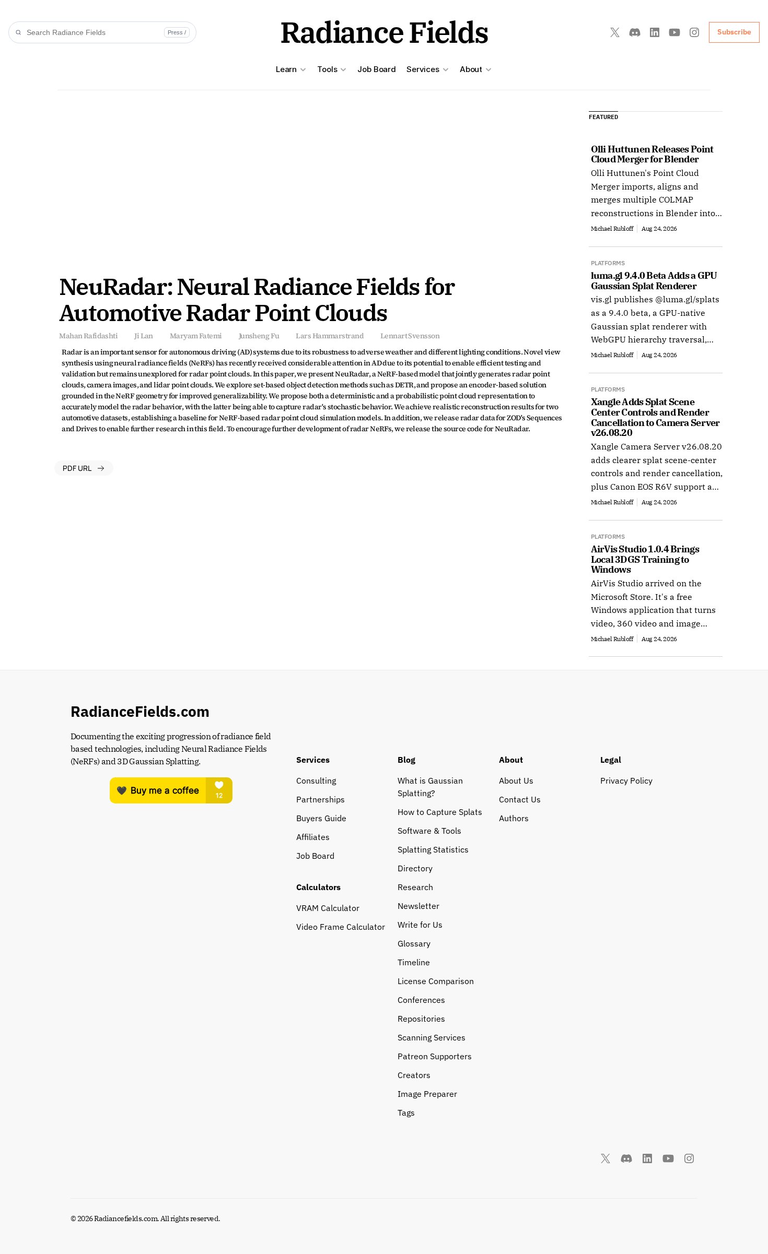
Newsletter (418, 906)
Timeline (414, 962)
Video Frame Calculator (340, 926)
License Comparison (436, 981)
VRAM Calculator (327, 908)
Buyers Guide (321, 818)
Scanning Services (432, 1037)
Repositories (421, 1018)
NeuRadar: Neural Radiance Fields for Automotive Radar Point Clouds (259, 299)
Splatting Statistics (433, 849)
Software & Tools (429, 830)
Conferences (421, 1000)
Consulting (316, 780)
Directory (415, 868)
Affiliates (313, 837)
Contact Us (520, 799)
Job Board (376, 69)
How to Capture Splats (440, 812)
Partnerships (320, 799)
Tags (406, 1112)
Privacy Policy (626, 780)
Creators (414, 1075)
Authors (514, 818)
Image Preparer (427, 1094)
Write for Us (420, 924)
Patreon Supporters (435, 1056)
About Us (516, 780)
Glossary (414, 943)
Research (415, 887)
